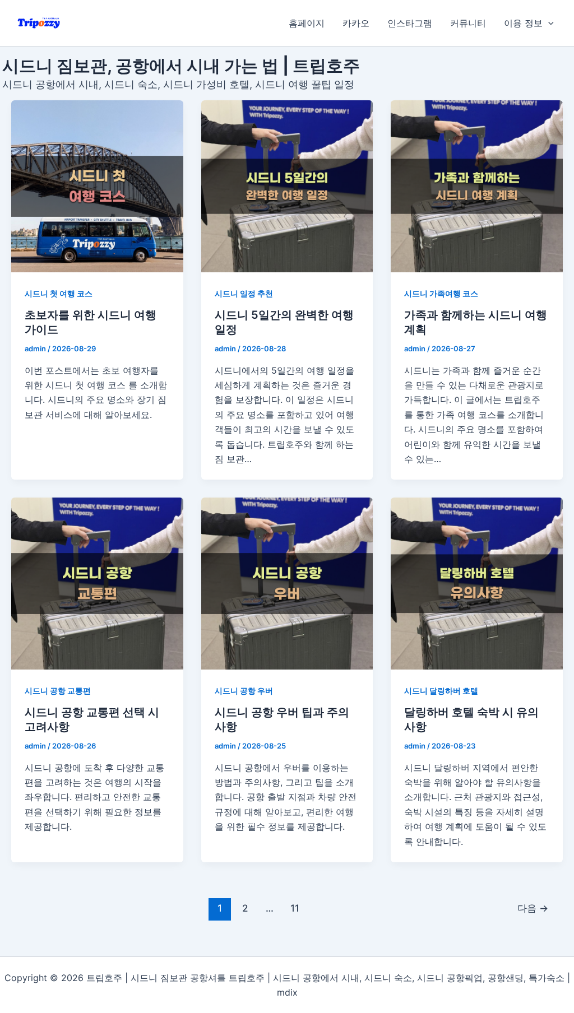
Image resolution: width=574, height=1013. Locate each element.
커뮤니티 (468, 23)
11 (294, 908)
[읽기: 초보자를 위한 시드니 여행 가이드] (97, 186)
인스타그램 (409, 23)
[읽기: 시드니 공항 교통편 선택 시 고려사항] (97, 584)
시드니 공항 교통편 (58, 690)
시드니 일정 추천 (244, 293)
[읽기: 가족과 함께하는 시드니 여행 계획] (477, 186)
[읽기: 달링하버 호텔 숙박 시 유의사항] (477, 584)
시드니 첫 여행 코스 (58, 293)
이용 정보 (523, 23)
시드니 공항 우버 (244, 690)
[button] (548, 23)
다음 (532, 908)
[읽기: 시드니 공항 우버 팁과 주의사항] (287, 584)
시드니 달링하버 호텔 (441, 690)
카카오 (355, 23)
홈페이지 (307, 23)
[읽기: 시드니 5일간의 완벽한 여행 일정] (287, 186)
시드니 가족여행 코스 (441, 293)
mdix (287, 992)
